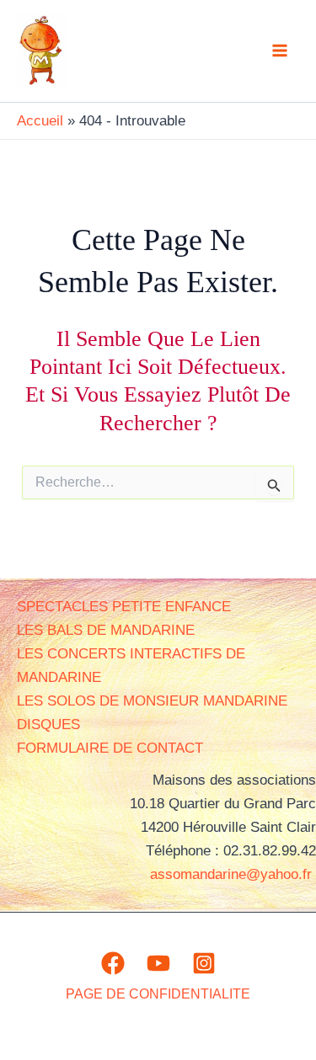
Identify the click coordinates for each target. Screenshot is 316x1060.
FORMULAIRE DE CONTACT (110, 748)
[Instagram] (204, 963)
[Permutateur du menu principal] (280, 51)
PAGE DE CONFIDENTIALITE (158, 994)
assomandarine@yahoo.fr (233, 874)
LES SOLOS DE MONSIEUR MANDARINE (152, 701)
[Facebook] (113, 963)
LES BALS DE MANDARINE (106, 630)
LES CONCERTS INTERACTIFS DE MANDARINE (131, 665)
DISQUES (48, 724)
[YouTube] (158, 963)
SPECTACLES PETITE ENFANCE (124, 607)
